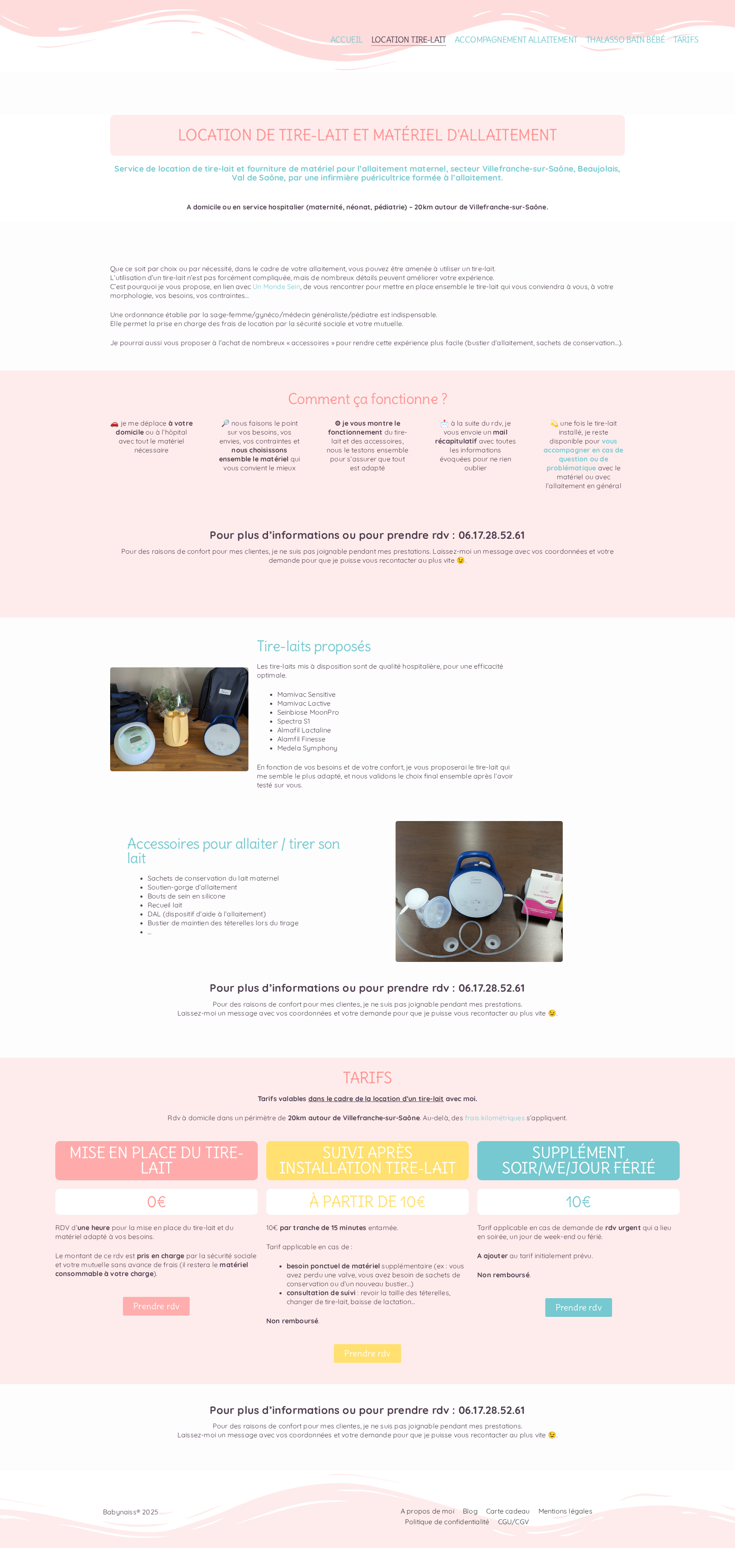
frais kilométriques (495, 1117)
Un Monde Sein (276, 286)
